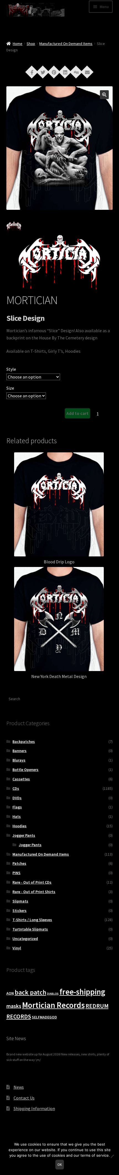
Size (10, 388)
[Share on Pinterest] (54, 71)
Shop (31, 43)
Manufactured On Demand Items (65, 43)
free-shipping (82, 992)
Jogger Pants (23, 835)
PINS (16, 872)
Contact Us (24, 1098)
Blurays (18, 760)
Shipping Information (34, 1108)
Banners (19, 750)
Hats (16, 816)
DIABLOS (53, 993)
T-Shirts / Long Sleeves (32, 919)
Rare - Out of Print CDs (31, 882)
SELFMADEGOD (44, 1017)
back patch (30, 992)
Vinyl (16, 947)
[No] (112, 1156)
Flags (17, 807)
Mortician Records (53, 1005)
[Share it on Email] (87, 71)
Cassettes (21, 778)
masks (13, 1006)
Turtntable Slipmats (30, 929)
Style (11, 369)
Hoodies (19, 825)
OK (59, 1164)
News (19, 1087)
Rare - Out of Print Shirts (33, 891)
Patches (19, 863)
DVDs (17, 797)
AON (10, 993)
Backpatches (23, 741)
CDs (15, 788)
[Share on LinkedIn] (65, 71)
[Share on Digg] (76, 71)
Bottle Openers (25, 769)
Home (17, 43)
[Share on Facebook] (32, 71)
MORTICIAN (32, 300)
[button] (104, 94)
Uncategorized (25, 938)
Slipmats (20, 901)
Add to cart (77, 413)
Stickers (19, 910)
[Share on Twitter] (43, 71)
